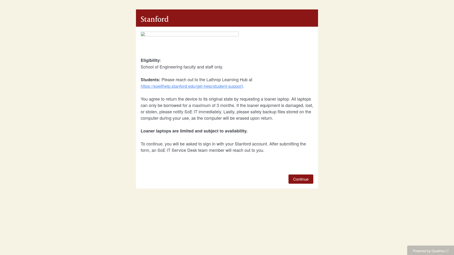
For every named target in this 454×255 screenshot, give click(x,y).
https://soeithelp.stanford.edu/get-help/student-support (192, 86)
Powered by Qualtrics (429, 250)
